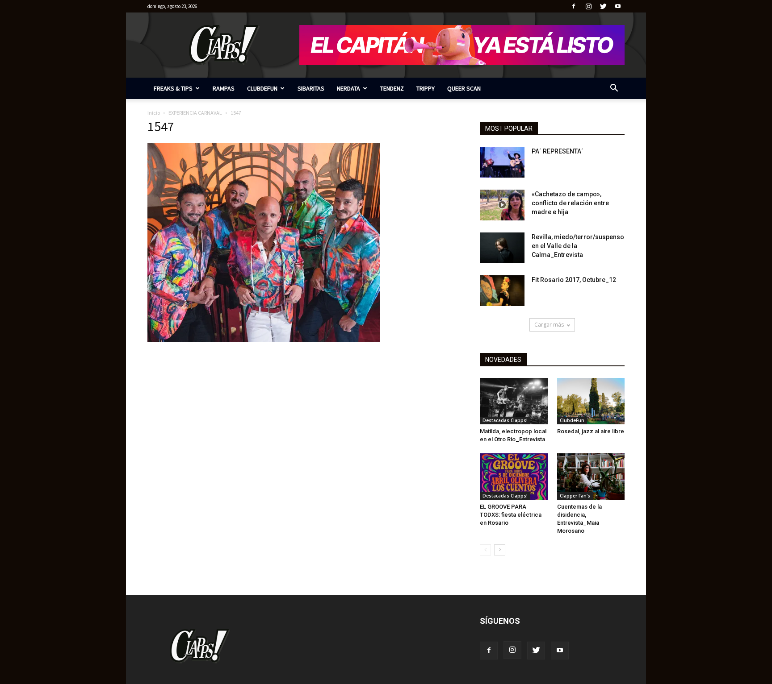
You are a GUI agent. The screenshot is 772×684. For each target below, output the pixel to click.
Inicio (153, 112)
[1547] (263, 340)
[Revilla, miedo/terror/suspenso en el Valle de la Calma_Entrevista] (502, 247)
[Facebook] (573, 6)
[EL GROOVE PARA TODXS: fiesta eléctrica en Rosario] (514, 476)
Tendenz (392, 88)
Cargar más (549, 324)
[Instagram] (588, 6)
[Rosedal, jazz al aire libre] (591, 401)
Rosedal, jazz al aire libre (590, 431)
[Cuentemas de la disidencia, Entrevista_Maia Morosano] (591, 476)
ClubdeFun (262, 88)
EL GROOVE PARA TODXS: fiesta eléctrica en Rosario (510, 514)
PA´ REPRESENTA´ (557, 151)
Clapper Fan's (575, 496)
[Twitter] (603, 6)
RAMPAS (224, 88)
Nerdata (348, 88)
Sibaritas (311, 88)
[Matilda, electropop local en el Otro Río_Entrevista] (514, 401)
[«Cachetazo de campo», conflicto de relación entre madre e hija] (502, 205)
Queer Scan (464, 88)
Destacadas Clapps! (505, 420)
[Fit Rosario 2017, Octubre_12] (502, 290)
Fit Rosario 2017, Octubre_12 (574, 279)
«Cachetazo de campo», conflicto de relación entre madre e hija (570, 203)
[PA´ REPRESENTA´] (502, 162)
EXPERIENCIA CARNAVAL (195, 112)
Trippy (425, 88)
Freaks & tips (173, 88)
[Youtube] (618, 6)
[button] (614, 89)
